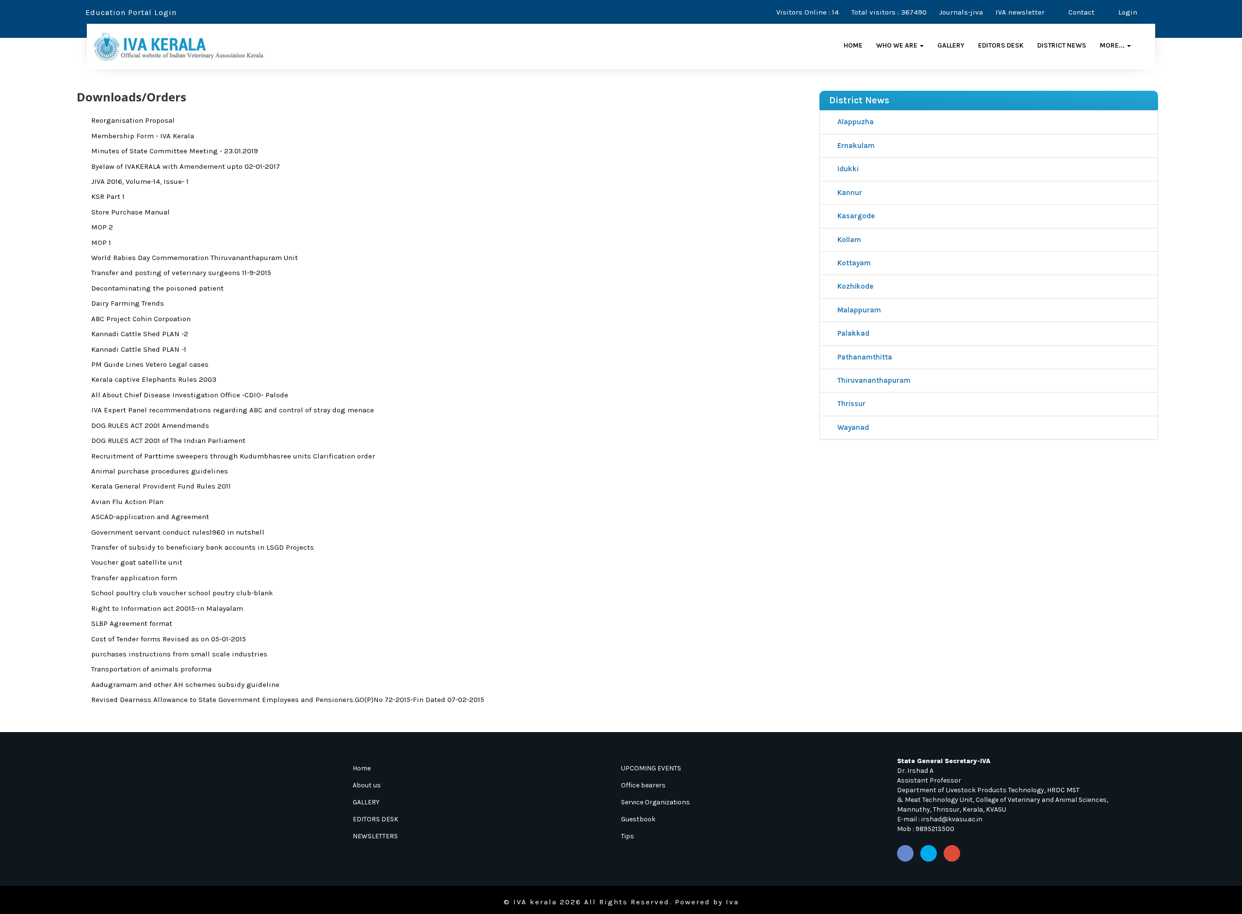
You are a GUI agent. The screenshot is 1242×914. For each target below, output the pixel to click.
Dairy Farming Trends (127, 303)
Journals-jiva (961, 12)
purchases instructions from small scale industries (179, 654)
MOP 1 (101, 242)
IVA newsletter (1020, 12)
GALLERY (950, 45)
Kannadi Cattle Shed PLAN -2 (139, 333)
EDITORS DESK (1001, 45)
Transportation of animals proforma (151, 669)
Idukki (847, 168)
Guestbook (638, 819)
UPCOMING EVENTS (651, 768)
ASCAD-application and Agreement (150, 516)
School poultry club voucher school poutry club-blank (182, 592)
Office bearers (643, 785)
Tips (627, 836)
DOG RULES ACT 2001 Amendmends (150, 425)
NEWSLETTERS (375, 836)
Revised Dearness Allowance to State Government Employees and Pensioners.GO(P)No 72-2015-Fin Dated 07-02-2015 (287, 699)
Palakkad (852, 333)
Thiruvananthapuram (873, 380)
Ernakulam (855, 145)
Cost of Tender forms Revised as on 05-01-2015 (168, 639)
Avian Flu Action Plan (127, 501)
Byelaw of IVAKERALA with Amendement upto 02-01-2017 (185, 166)
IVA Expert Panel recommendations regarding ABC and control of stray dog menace (232, 410)
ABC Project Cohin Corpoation (141, 318)
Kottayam (853, 263)
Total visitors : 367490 (889, 12)
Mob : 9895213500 (925, 829)
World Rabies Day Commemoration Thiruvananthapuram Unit (194, 257)
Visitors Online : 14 (807, 12)
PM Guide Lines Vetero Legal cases (150, 364)
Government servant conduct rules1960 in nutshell (177, 532)
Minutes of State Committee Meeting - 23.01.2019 (174, 151)
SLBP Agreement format (131, 623)
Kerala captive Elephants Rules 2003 (153, 379)
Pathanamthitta (863, 357)
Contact (1080, 12)
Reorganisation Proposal (133, 120)
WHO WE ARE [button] (897, 45)
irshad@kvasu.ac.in (951, 819)
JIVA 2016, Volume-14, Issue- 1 (140, 181)
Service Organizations (655, 802)
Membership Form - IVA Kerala (142, 135)
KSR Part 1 (108, 196)
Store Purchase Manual (130, 212)
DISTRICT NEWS (1061, 45)
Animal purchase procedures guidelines (159, 471)
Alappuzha (854, 121)
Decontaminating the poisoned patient (157, 288)
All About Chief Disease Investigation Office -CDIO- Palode (189, 395)
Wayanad (852, 427)
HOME (853, 45)
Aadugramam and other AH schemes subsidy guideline (185, 684)
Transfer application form (134, 577)
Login (1126, 12)
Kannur (848, 192)
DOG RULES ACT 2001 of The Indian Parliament (168, 440)
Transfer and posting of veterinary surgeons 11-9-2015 (181, 272)
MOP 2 (102, 227)
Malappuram (858, 310)
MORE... (1113, 45)
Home (362, 768)
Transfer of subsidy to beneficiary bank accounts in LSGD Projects (202, 547)
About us (367, 785)
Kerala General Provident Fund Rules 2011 (161, 486)
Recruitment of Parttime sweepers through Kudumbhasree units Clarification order (233, 456)
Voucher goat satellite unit (136, 562)
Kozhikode (854, 286)
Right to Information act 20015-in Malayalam (167, 608)
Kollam (848, 239)
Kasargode (855, 216)
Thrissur (850, 403)
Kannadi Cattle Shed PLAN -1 (138, 349)
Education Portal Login (130, 12)
